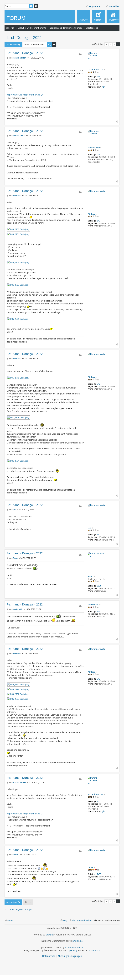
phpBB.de (77, 940)
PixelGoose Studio (74, 947)
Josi (89, 528)
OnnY (90, 867)
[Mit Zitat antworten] (80, 54)
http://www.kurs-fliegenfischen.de (23, 94)
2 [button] (114, 44)
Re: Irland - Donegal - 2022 (25, 53)
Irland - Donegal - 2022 (23, 37)
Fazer (90, 576)
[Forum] (16, 18)
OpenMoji (72, 950)
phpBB (49, 934)
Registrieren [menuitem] (95, 6)
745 (98, 76)
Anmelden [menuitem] (114, 6)
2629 (99, 586)
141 (98, 534)
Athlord (92, 214)
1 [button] (110, 44)
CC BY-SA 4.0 (94, 950)
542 (98, 221)
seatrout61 (93, 604)
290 (98, 611)
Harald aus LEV (95, 69)
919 (98, 154)
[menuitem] (113, 16)
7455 (99, 874)
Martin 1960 (94, 147)
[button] (106, 44)
